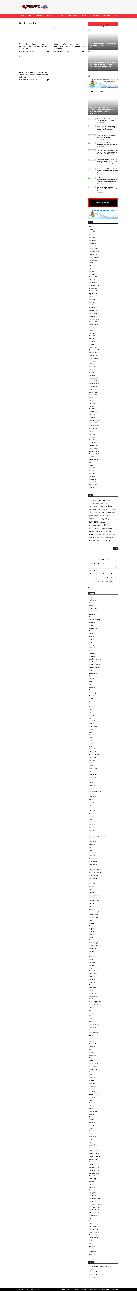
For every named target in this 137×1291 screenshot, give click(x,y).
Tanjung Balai (93, 1201)
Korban (102, 522)
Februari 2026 (93, 243)
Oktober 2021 (93, 389)
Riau (90, 1100)
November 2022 (94, 353)
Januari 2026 (93, 246)
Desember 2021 (94, 383)
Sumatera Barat (94, 1167)
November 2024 (94, 285)
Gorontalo (92, 740)
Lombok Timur (93, 915)
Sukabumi (92, 1148)
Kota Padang (93, 864)
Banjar (91, 631)
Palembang (92, 1027)
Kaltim (91, 805)
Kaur (90, 822)
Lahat (91, 889)
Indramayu (92, 757)
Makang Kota (93, 931)
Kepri (90, 833)
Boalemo (92, 687)
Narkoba (104, 528)
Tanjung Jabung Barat (95, 1204)
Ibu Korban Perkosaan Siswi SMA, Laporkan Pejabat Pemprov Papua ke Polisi (33, 74)
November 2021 (94, 386)
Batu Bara (92, 648)
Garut (91, 732)
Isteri (113, 512)
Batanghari (92, 645)
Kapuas (91, 813)
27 (103, 581)
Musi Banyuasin (94, 985)
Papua (91, 1035)
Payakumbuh (93, 1052)
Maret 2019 (92, 476)
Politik (61, 16)
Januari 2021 (93, 414)
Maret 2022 (92, 375)
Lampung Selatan (94, 895)
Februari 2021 (93, 412)
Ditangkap (96, 512)
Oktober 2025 (93, 254)
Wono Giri (92, 1249)
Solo (90, 1142)
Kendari (91, 827)
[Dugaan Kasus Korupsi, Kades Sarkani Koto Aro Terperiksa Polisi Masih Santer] (34, 34)
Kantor (109, 516)
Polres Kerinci (107, 535)
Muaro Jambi (93, 982)
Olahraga (85, 16)
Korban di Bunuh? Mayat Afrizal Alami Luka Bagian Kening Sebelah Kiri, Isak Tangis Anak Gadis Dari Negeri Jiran (107, 179)
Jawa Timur (92, 780)
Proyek (91, 538)
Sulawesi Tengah (94, 1153)
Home (22, 16)
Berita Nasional (94, 673)
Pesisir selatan (93, 1069)
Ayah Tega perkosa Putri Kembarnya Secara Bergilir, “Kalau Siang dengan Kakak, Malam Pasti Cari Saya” (107, 152)
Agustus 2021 (93, 395)
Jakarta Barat (93, 768)
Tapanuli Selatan (94, 1212)
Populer (91, 1080)
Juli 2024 (91, 296)
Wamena (92, 1246)
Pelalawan (92, 1061)
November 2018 (94, 485)
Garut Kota (92, 735)
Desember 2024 (94, 282)
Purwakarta (92, 1086)
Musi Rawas (92, 988)
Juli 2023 (91, 330)
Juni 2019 (92, 468)
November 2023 (94, 319)
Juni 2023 (92, 333)
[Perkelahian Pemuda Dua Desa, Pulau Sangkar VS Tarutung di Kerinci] (92, 120)
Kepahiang (92, 830)
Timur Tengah (93, 1229)
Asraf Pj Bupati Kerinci (96, 506)
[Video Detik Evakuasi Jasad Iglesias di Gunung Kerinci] (103, 39)
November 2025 (94, 251)
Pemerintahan (93, 1063)
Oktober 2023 (93, 322)
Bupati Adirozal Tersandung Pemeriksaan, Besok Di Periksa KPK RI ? (107, 188)
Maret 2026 (92, 240)
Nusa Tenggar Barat (95, 1002)
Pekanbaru (92, 1058)
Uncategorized (93, 1238)
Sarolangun (92, 1108)
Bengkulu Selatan (94, 664)
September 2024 (94, 291)
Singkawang (92, 1136)
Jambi (91, 771)
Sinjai (90, 1139)
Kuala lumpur (93, 878)
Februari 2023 (93, 344)
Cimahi (91, 707)
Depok (91, 723)
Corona (100, 509)
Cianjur (91, 704)
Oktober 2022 (93, 355)
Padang (91, 1021)
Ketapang (92, 844)
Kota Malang (93, 861)
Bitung (91, 681)
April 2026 (92, 237)
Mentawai (92, 962)
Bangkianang (93, 628)
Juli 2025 (91, 263)
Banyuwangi (93, 636)
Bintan (91, 676)
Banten (91, 634)
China (91, 701)
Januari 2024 (93, 313)
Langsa (91, 906)
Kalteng (91, 802)
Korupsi (109, 522)
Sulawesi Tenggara (95, 1156)
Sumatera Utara (94, 1173)
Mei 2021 (92, 403)
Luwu (90, 920)
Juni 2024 (92, 299)
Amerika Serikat (94, 608)
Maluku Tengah (94, 943)
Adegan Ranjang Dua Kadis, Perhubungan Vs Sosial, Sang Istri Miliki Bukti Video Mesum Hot (102, 109)
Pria (114, 535)
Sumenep (92, 1181)
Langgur (91, 903)
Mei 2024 (92, 302)
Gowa (91, 743)
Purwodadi (92, 1089)
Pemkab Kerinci (102, 531)
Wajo (90, 1243)
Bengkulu (92, 662)
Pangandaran (93, 1030)
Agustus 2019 (93, 462)
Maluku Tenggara (94, 945)
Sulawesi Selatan (94, 1150)
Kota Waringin (93, 875)
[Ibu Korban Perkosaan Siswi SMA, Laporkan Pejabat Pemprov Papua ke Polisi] (34, 62)
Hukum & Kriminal (73, 16)
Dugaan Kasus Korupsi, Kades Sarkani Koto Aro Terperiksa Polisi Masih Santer (33, 46)
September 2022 (94, 358)
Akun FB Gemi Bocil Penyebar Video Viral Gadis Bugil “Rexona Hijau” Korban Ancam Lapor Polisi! (107, 128)
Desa (114, 509)
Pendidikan (92, 1066)
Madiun (91, 923)
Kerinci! (93, 522)
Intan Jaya (92, 760)
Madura (91, 926)
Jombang (92, 785)
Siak (90, 1128)
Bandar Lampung (94, 620)
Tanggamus (92, 1193)
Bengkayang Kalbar (95, 659)
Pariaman (92, 1038)
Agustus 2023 (93, 327)
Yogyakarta (92, 1252)
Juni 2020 (92, 434)
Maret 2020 (92, 442)
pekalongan (92, 1055)
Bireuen (91, 679)
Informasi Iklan (93, 1272)
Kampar (91, 808)
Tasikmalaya (93, 1215)
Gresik (91, 746)
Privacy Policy (93, 1277)
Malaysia (92, 937)
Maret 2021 (92, 409)
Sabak (91, 1106)
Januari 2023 (93, 347)
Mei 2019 (92, 471)
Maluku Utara (93, 948)
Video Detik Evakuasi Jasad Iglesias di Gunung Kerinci (103, 44)
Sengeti (91, 1125)
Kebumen (92, 825)
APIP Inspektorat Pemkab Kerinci (98, 503)
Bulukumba (92, 695)
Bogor (91, 690)
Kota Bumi (92, 853)
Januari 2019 (93, 482)
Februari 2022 (93, 378)
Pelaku (92, 531)
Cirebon (91, 712)
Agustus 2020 (93, 428)
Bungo (91, 698)
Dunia (91, 729)
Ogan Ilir (91, 1007)
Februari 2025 (93, 277)
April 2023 (92, 339)
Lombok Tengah (94, 912)
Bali (90, 611)
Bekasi (91, 650)
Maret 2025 (92, 274)
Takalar (91, 1190)
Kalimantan (92, 797)
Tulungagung (93, 1235)
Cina (90, 709)
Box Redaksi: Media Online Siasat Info (100, 1266)
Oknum (110, 528)
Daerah (29, 16)
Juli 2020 (91, 431)
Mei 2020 (92, 437)
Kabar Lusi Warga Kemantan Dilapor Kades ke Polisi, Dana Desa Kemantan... (68, 46)
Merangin (108, 525)
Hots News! (92, 752)
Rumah (102, 538)
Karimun (91, 816)
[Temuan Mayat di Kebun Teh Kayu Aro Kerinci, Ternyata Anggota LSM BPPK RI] (92, 170)
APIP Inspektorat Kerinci (101, 500)
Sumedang (92, 1179)
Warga (108, 541)
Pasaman (92, 1041)
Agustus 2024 (93, 294)
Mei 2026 (92, 235)
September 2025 (94, 257)
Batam (91, 642)
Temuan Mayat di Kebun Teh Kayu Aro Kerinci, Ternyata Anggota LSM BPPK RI (107, 170)
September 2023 (94, 324)
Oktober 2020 (93, 423)
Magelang (92, 929)
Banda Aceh (92, 617)
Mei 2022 (92, 369)
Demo (109, 509)
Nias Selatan (93, 999)
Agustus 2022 (93, 361)
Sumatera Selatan (94, 1170)
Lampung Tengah (94, 898)
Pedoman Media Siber (96, 1275)
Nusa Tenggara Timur (95, 1004)
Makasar (91, 934)
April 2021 (92, 406)
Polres (98, 535)
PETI (110, 531)
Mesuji (91, 968)
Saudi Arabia (93, 1111)
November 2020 (94, 420)
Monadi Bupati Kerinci (95, 528)
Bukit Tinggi (92, 693)
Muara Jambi (93, 979)
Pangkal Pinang (93, 1032)
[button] (116, 16)
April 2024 (92, 305)
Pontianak (92, 1077)
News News (92, 993)
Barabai (91, 639)
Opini (90, 1016)
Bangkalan (92, 625)
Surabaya (92, 1187)
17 (90, 577)
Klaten (91, 847)
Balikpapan (92, 614)
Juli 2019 (91, 465)
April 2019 (92, 473)
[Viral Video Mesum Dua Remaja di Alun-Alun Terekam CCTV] (92, 137)
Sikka (90, 1134)
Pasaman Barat (94, 1044)
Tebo (90, 1218)
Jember (91, 782)
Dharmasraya (93, 726)
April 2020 (92, 440)
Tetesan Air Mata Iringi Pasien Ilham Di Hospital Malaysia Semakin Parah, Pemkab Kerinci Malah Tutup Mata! (107, 161)
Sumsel (91, 1184)
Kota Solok (92, 867)
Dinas (90, 512)
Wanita (102, 541)
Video (91, 1240)
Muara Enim (92, 976)
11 (94, 574)
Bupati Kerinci (93, 509)
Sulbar (91, 1162)
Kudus (91, 881)
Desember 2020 (94, 417)
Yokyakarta (92, 1254)
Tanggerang (92, 1195)
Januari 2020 (93, 448)
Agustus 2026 (93, 226)
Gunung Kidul (93, 749)
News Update (93, 996)
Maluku (91, 940)
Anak (90, 500)
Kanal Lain (106, 16)
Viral (97, 541)
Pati (90, 1049)
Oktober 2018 (93, 487)
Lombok (91, 909)
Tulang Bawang (94, 1232)
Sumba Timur (93, 1176)
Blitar (90, 684)
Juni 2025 (92, 265)
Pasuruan (92, 1047)
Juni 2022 (92, 367)
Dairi (90, 718)
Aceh (90, 597)
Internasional (50, 16)
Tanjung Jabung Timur (96, 1207)
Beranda (62, 1289)
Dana (105, 509)
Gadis (102, 512)
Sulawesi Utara (93, 1159)
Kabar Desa (92, 788)
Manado (91, 951)
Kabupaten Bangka (95, 791)
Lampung (92, 892)
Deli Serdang (93, 721)
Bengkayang (93, 656)
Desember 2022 (94, 350)
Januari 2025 (93, 280)
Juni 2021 (92, 400)
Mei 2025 (92, 268)
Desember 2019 (94, 451)
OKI (90, 1010)
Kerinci (91, 839)
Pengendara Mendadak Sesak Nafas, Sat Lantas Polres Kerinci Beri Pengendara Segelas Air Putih (103, 64)
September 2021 (94, 392)
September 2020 (94, 426)
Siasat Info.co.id (23, 51)
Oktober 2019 (93, 457)
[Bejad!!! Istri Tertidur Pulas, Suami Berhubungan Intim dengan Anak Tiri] (92, 145)
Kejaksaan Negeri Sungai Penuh (104, 519)
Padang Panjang (94, 1024)
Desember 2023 (94, 316)
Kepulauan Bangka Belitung (97, 836)
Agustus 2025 (93, 260)
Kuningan (92, 884)
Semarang (92, 1122)
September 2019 (94, 459)
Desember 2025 (94, 249)
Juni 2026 (92, 232)
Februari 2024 (93, 310)
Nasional (39, 16)
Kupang (91, 886)
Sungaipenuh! (109, 538)
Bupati (111, 506)
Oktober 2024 (93, 288)
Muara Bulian (93, 974)
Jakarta (91, 766)
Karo (90, 819)
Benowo (91, 670)
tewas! (92, 541)
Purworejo (92, 1091)
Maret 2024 (92, 308)
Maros (91, 954)
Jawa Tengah (93, 777)
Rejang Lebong (93, 1094)
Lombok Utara (93, 917)
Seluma (91, 1117)
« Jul (89, 587)
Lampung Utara (94, 900)
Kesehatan (96, 16)
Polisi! (92, 534)
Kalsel (91, 799)
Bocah (105, 506)
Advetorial (92, 603)
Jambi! (97, 516)
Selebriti (91, 1114)
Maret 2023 (92, 341)
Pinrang (91, 1072)
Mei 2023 (92, 336)
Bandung (92, 622)
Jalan (91, 516)
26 (98, 581)
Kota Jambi (92, 856)
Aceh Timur (92, 600)
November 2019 (94, 454)
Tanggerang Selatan (95, 1198)
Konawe (91, 850)
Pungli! (97, 538)
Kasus (91, 519)
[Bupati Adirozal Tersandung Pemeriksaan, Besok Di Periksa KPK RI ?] (92, 189)
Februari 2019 (93, 479)
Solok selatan (93, 1145)
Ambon (91, 605)
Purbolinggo (92, 1083)
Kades (103, 516)
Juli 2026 (91, 229)
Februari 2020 (93, 445)
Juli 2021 (91, 398)
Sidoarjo (91, 1131)
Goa (90, 738)
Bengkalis (92, 653)
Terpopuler (92, 1226)
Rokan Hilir (92, 1103)
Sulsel (91, 1165)
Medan (91, 959)
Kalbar (91, 794)
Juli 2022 (91, 364)
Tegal (91, 1224)
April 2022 (92, 372)
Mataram (92, 957)
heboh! (108, 512)
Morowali (92, 971)
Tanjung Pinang (94, 1209)
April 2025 (92, 271)
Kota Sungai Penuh (96, 525)
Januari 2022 (93, 381)
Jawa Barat (92, 774)
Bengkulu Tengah (94, 667)
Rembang (92, 1097)
